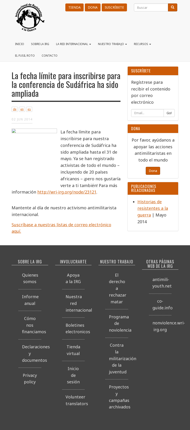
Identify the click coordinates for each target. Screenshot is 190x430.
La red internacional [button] (72, 44)
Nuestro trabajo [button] (111, 44)
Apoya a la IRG (73, 278)
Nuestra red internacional (75, 303)
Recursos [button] (141, 44)
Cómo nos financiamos (31, 325)
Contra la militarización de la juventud (118, 358)
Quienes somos (30, 278)
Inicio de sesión (73, 375)
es (29, 109)
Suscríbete (114, 7)
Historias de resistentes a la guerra (152, 208)
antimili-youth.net (162, 283)
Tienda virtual (73, 350)
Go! (169, 113)
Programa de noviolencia (118, 323)
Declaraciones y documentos (31, 353)
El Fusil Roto (25, 56)
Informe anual (30, 300)
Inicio (19, 44)
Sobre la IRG (40, 44)
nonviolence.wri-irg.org (162, 326)
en (22, 109)
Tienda (74, 7)
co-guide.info (162, 304)
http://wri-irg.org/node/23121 (66, 192)
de (14, 109)
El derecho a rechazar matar (117, 288)
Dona (93, 7)
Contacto (49, 56)
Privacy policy (30, 378)
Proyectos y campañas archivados (118, 397)
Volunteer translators (75, 400)
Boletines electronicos (75, 328)
